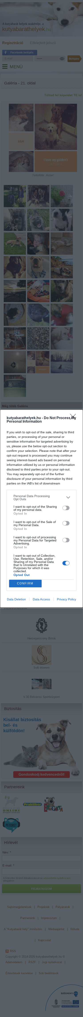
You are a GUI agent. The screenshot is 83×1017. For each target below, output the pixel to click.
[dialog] (41, 509)
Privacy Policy (66, 599)
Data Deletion (16, 599)
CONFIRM (25, 583)
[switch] (65, 508)
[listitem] (41, 497)
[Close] (74, 418)
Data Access (41, 599)
